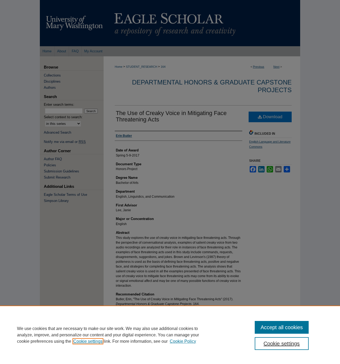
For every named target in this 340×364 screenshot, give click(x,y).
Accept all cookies (282, 327)
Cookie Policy (183, 341)
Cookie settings (88, 341)
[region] (170, 335)
